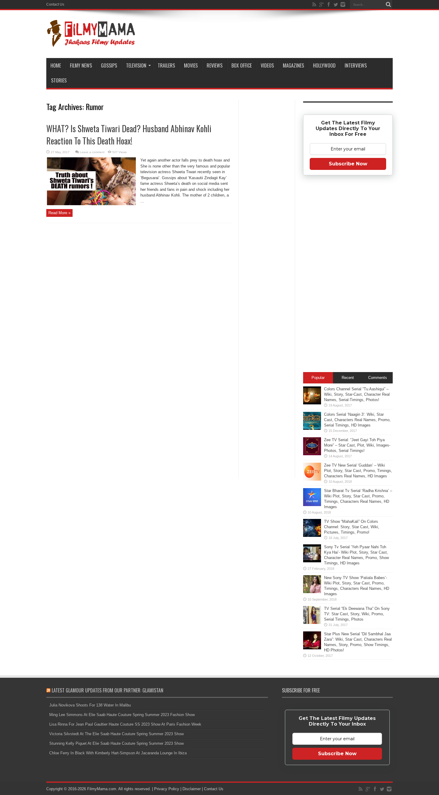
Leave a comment (92, 152)
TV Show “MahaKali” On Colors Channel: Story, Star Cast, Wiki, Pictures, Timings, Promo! (351, 526)
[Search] (388, 4)
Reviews (214, 65)
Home (55, 65)
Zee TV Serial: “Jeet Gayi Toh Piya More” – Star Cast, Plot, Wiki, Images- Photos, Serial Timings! (357, 445)
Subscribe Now (348, 164)
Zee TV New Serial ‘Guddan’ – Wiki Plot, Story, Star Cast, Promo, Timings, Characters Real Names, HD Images (358, 470)
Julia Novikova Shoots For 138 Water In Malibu (90, 705)
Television (136, 65)
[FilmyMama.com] (91, 43)
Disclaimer (191, 789)
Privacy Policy (166, 789)
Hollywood (324, 65)
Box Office (241, 65)
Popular (318, 377)
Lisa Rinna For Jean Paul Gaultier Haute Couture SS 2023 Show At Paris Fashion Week (125, 724)
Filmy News (81, 65)
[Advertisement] (267, 195)
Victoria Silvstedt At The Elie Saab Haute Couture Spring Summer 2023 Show (116, 734)
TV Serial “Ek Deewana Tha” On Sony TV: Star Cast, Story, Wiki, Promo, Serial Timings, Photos (357, 614)
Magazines (293, 65)
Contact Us (55, 4)
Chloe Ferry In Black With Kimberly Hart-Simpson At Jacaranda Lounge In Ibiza (118, 753)
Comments (377, 377)
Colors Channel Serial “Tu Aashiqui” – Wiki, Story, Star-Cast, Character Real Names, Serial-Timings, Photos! (357, 394)
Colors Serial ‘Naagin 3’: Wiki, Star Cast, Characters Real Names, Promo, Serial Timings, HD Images (357, 419)
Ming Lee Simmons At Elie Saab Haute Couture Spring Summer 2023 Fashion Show (122, 714)
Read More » (59, 213)
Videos (267, 65)
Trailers (166, 65)
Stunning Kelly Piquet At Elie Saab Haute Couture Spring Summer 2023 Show (116, 743)
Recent (348, 377)
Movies (191, 65)
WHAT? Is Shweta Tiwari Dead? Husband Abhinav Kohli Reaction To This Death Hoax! (128, 134)
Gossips (109, 65)
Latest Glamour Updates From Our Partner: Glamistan (107, 690)
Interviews (356, 65)
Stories (59, 80)
